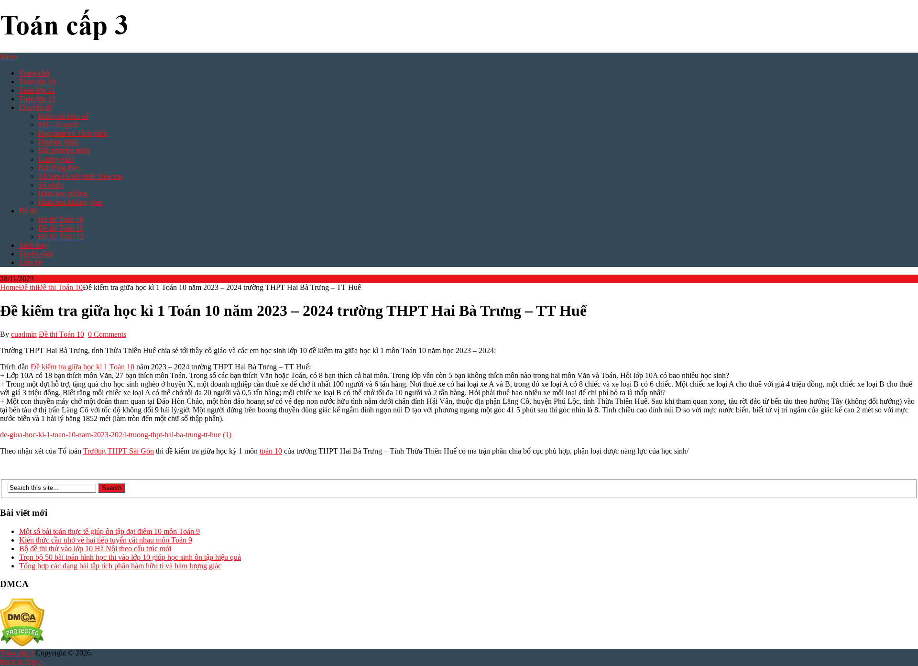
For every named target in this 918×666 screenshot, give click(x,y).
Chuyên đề (35, 107)
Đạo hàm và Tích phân (73, 133)
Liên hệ (30, 262)
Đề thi (28, 211)
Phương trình (58, 142)
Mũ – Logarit (58, 125)
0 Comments (107, 334)
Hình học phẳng (62, 193)
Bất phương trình (64, 150)
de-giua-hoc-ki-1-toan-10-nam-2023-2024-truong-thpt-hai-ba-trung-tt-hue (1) (115, 435)
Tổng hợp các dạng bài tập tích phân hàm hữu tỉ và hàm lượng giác (120, 566)
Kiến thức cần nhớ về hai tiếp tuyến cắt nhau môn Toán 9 (105, 540)
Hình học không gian (70, 202)
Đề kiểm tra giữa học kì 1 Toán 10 (82, 367)
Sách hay (33, 245)
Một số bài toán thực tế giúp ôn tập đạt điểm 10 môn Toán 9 (109, 531)
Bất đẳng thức (59, 168)
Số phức (51, 185)
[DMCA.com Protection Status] (22, 644)
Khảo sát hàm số (63, 116)
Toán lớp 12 (37, 99)
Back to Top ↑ (21, 661)
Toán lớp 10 (37, 82)
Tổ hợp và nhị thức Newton (80, 176)
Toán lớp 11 (37, 90)
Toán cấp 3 (16, 653)
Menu (9, 57)
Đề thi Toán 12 (61, 237)
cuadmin (24, 334)
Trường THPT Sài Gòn (118, 451)
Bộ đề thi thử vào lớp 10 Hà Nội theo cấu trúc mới (95, 548)
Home (9, 287)
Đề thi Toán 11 (60, 228)
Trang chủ (34, 73)
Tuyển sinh (36, 254)
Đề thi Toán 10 (61, 219)
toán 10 (271, 451)
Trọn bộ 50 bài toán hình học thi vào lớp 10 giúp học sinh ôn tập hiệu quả (130, 557)
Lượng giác (55, 159)
